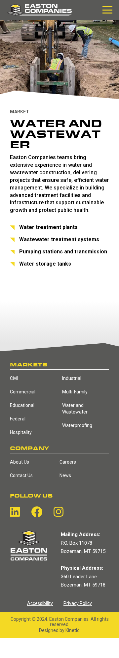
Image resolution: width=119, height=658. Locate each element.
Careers (68, 462)
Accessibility (40, 603)
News (65, 475)
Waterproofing (77, 425)
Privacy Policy (77, 603)
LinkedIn (15, 512)
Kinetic (72, 630)
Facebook (36, 512)
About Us (19, 462)
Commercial (22, 391)
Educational (22, 405)
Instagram (58, 512)
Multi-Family (75, 391)
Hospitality (21, 432)
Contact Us (21, 475)
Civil (14, 378)
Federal (17, 418)
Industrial (71, 378)
